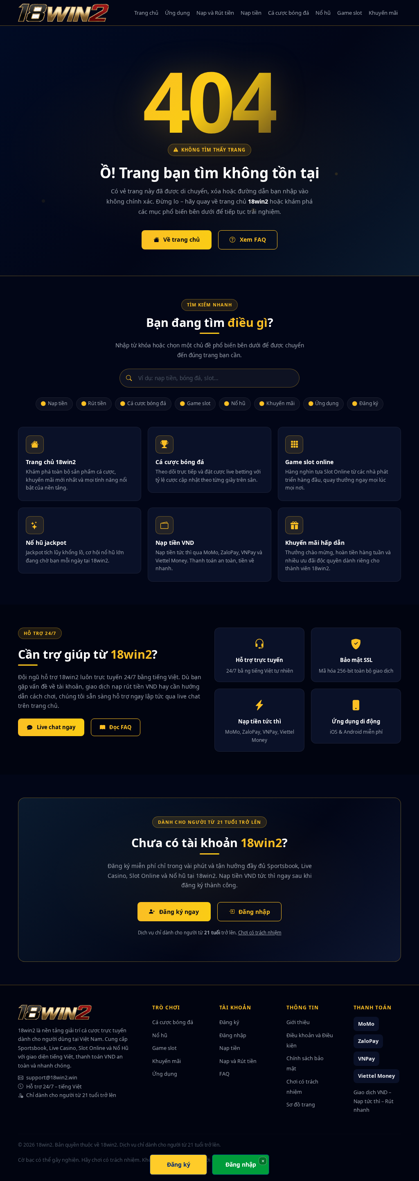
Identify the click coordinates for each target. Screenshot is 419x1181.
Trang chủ (146, 12)
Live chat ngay (56, 727)
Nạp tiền (251, 12)
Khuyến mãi (383, 12)
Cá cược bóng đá (288, 12)
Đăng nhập (254, 912)
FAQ (224, 1073)
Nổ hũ (323, 12)
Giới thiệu (298, 1022)
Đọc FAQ (120, 727)
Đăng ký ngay (179, 912)
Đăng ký (368, 403)
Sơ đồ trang (300, 1104)
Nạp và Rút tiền (215, 12)
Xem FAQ (253, 239)
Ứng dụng (177, 12)
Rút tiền (97, 403)
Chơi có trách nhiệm (260, 932)
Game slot (349, 12)
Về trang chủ (181, 239)
